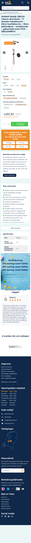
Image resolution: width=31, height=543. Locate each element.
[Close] (27, 255)
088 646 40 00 (22, 274)
